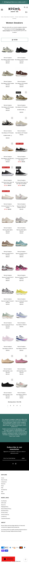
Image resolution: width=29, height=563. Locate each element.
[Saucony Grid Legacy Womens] (7, 219)
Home (2, 16)
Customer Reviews (5, 518)
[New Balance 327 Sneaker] (21, 122)
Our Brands (4, 501)
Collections (4, 482)
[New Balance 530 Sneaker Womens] (21, 73)
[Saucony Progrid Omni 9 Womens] (7, 243)
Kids (2, 487)
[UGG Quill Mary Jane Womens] (7, 360)
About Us (3, 504)
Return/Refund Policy (6, 508)
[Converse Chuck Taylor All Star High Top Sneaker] (21, 172)
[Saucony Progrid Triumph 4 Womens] (21, 267)
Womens (3, 483)
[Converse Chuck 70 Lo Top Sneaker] (7, 196)
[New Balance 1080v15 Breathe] (21, 384)
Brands (3, 493)
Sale (2, 491)
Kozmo (4, 30)
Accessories (4, 489)
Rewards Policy (4, 510)
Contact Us (3, 516)
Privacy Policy (4, 512)
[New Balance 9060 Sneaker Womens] (7, 49)
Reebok (8, 30)
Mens (2, 485)
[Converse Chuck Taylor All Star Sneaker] (21, 148)
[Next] (26, 2)
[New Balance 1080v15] (21, 314)
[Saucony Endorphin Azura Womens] (21, 291)
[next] (20, 405)
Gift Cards (3, 502)
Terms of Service (5, 514)
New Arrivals (4, 480)
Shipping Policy (4, 506)
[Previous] (2, 2)
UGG (24, 29)
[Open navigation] (4, 10)
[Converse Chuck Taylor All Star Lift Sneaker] (7, 172)
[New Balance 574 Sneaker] (21, 97)
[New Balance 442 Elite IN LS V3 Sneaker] (7, 148)
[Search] (25, 7)
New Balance (19, 29)
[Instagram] (15, 464)
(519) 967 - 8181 (14, 11)
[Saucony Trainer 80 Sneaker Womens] (21, 196)
